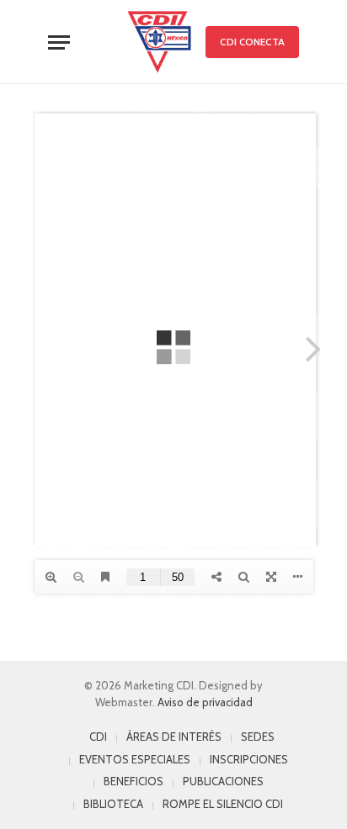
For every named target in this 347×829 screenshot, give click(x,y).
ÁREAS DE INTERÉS (174, 736)
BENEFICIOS (133, 781)
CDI (98, 736)
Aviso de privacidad (205, 702)
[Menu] (59, 42)
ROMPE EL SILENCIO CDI (223, 804)
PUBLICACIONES (223, 781)
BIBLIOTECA (113, 804)
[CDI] (159, 42)
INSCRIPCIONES (249, 759)
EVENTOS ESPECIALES (134, 759)
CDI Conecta (252, 41)
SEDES (258, 736)
